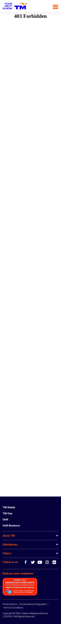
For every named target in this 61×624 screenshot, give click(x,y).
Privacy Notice (10, 604)
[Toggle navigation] (55, 6)
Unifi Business (11, 525)
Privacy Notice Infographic (33, 604)
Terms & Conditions (13, 607)
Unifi (5, 519)
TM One (7, 513)
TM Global (9, 507)
